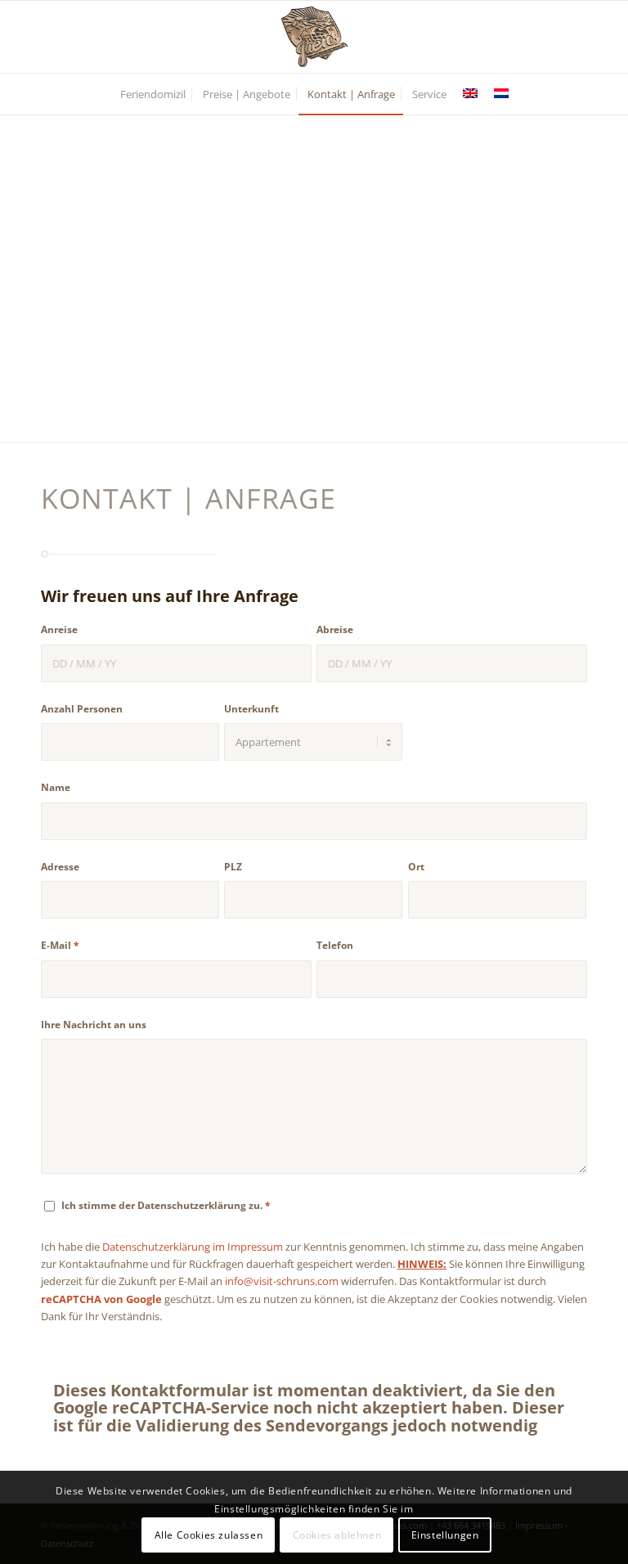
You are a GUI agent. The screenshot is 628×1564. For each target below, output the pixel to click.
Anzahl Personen (82, 709)
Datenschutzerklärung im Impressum (192, 1246)
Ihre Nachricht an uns (93, 1024)
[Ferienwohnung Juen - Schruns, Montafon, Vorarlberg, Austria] (313, 37)
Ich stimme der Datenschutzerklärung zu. (166, 1205)
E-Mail (60, 945)
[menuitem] (153, 94)
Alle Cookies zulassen (209, 1535)
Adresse (60, 867)
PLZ (233, 867)
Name (55, 787)
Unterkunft (251, 709)
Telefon (334, 945)
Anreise (59, 629)
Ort (416, 867)
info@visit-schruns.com (282, 1281)
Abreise (334, 629)
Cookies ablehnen (337, 1535)
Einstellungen (445, 1535)
